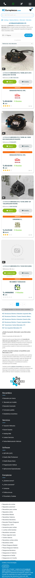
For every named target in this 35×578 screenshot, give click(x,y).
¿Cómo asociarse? (8, 484)
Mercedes (28, 20)
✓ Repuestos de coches (8, 504)
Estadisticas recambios (10, 414)
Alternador (22, 20)
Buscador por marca (9, 398)
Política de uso (7, 492)
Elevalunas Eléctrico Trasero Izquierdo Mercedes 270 (18, 322)
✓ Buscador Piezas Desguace (10, 522)
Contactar (6, 488)
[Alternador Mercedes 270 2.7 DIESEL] (17, 58)
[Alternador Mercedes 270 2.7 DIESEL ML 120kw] (17, 123)
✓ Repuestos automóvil (8, 507)
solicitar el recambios (16, 366)
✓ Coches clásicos (6, 537)
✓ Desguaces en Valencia (8, 553)
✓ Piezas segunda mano (8, 535)
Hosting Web (7, 433)
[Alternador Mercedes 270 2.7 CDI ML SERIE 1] (17, 187)
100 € (11, 146)
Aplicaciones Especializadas (11, 469)
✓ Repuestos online (7, 512)
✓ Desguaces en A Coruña (9, 558)
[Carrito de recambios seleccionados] (30, 10)
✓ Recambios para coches (9, 509)
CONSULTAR (10, 273)
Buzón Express (7, 429)
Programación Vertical (10, 465)
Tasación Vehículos (9, 426)
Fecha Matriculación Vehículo (12, 441)
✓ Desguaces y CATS (7, 525)
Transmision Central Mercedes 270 (14, 325)
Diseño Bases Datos (9, 461)
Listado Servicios (8, 437)
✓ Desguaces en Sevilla (8, 555)
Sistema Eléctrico (14, 20)
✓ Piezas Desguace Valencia (9, 548)
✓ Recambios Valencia (8, 517)
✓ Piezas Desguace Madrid (9, 545)
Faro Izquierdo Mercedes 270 (13, 328)
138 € (11, 82)
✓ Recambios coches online (9, 540)
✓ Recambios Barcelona (8, 519)
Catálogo (6, 20)
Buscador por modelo (10, 402)
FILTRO (29, 35)
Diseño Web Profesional (10, 457)
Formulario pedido (8, 410)
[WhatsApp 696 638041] (13, 4)
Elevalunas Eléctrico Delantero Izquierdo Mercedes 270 (18, 313)
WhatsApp (18, 101)
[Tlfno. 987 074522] (5, 4)
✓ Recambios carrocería (8, 532)
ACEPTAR (5, 566)
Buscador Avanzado (9, 406)
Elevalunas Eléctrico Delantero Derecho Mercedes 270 (18, 319)
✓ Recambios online (7, 542)
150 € (11, 211)
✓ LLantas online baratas (8, 530)
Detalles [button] (26, 82)
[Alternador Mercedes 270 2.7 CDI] (17, 252)
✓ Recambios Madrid (7, 514)
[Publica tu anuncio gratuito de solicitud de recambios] (21, 4)
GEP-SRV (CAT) (8, 453)
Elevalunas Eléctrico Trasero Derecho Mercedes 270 (18, 316)
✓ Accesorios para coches (9, 527)
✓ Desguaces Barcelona (8, 550)
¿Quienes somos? (8, 481)
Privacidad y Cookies (9, 496)
